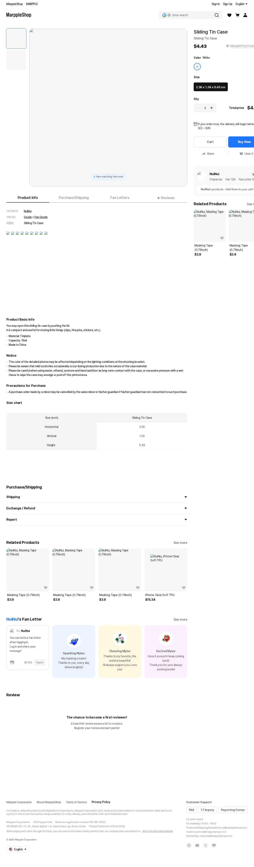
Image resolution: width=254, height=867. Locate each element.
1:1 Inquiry (207, 809)
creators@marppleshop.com (216, 836)
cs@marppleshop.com (234, 827)
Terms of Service (76, 802)
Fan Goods (41, 217)
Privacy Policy (101, 802)
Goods (28, 217)
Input (39, 662)
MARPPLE (32, 4)
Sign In (216, 4)
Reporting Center (233, 809)
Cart (210, 142)
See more (180, 543)
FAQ (191, 809)
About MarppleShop (49, 802)
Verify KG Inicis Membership (157, 831)
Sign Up (227, 4)
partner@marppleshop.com (210, 832)
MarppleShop (14, 4)
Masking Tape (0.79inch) (23, 595)
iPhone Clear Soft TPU (160, 595)
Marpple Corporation (19, 802)
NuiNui (28, 211)
